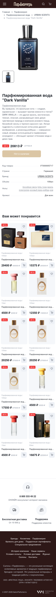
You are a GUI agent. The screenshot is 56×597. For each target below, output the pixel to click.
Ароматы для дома (14, 541)
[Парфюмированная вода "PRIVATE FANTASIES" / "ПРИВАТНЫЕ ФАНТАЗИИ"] (42, 426)
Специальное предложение (28, 544)
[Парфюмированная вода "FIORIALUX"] (14, 378)
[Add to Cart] (24, 265)
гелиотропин (24, 190)
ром (51, 190)
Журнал (46, 553)
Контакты (33, 556)
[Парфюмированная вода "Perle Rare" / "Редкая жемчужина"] (42, 236)
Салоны (22, 556)
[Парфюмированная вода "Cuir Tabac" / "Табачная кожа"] (14, 236)
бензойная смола (30, 187)
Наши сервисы (38, 550)
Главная (6, 11)
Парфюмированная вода (18, 14)
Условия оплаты (13, 553)
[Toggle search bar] (43, 4)
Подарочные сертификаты (38, 541)
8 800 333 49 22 (28, 496)
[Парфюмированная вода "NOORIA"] (42, 331)
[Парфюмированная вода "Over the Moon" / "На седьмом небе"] (42, 378)
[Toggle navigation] (4, 4)
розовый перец (36, 190)
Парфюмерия (20, 11)
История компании (20, 550)
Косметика (25, 538)
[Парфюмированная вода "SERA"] (42, 283)
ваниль (50, 187)
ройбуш (46, 190)
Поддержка (41, 519)
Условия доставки (32, 553)
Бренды (14, 538)
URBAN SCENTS (42, 14)
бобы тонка (42, 187)
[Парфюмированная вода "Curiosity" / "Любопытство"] (14, 283)
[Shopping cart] (50, 4)
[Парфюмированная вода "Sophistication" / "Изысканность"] (14, 426)
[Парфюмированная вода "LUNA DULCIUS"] (14, 331)
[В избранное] (24, 226)
